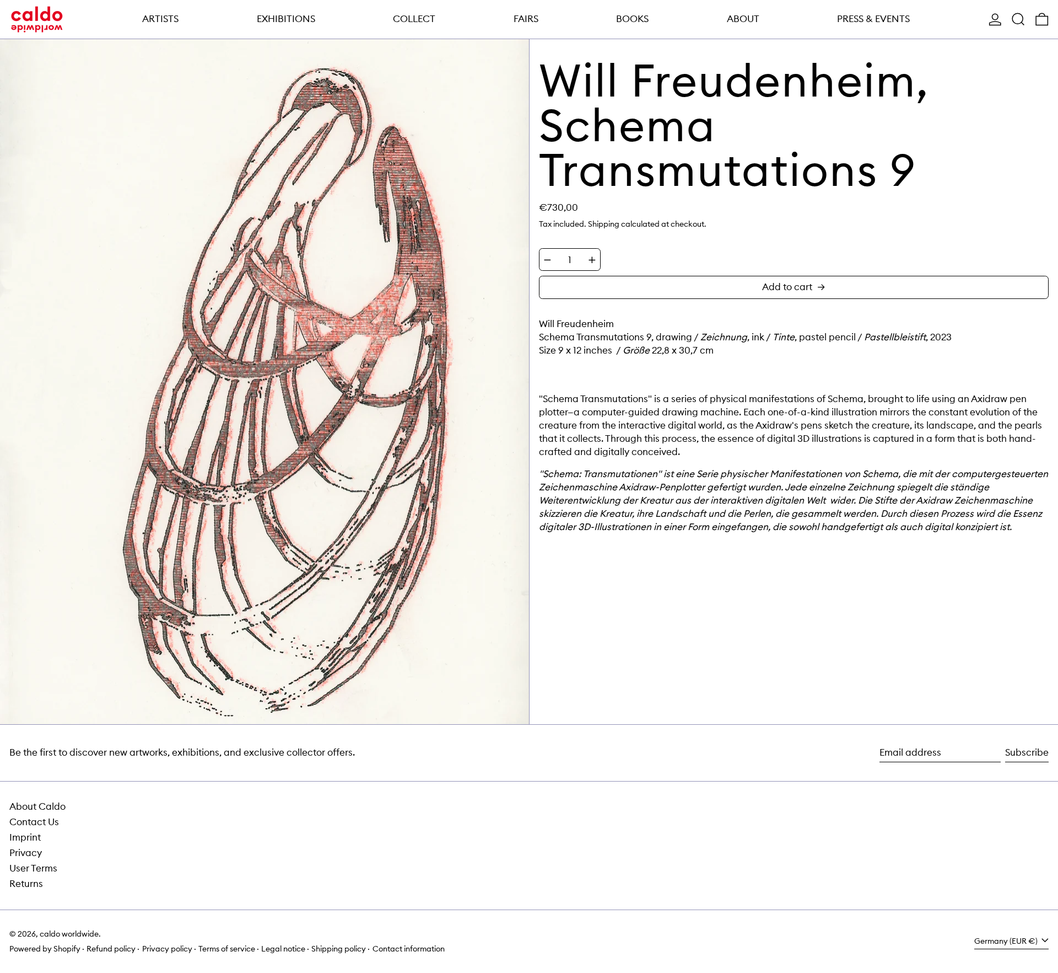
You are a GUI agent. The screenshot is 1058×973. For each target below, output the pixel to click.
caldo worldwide (69, 934)
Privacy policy (167, 949)
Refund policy (111, 949)
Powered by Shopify (44, 949)
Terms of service (226, 949)
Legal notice (283, 949)
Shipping (603, 224)
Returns (26, 884)
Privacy (25, 853)
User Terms (33, 868)
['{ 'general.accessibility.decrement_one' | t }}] (547, 260)
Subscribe (1027, 752)
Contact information (409, 949)
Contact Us (34, 822)
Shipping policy (338, 949)
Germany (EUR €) (1006, 941)
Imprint (25, 837)
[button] (1018, 19)
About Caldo (37, 806)
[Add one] (592, 260)
